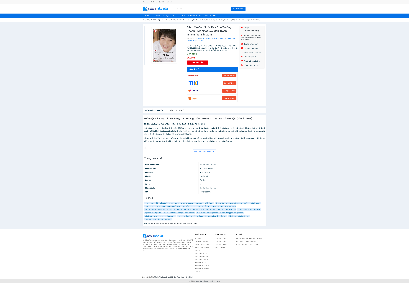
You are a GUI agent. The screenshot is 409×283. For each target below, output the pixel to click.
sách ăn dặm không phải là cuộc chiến (158, 209)
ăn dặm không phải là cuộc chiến (231, 213)
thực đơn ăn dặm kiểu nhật (226, 209)
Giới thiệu (162, 2)
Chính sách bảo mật (202, 241)
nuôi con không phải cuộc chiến (208, 216)
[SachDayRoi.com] (155, 8)
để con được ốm (198, 209)
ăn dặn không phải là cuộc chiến (249, 209)
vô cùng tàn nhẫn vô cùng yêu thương (228, 203)
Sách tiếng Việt (155, 20)
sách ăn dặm (210, 209)
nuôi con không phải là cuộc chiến (224, 206)
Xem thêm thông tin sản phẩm (204, 151)
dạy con (223, 216)
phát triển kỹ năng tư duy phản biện (167, 206)
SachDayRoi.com (202, 281)
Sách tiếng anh (178, 16)
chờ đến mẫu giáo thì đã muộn (238, 216)
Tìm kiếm (239, 9)
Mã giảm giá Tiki (200, 262)
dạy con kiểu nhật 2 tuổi (153, 213)
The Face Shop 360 (166, 277)
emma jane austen (187, 203)
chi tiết (176, 110)
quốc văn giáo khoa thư (252, 203)
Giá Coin (190, 277)
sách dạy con (190, 213)
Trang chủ (146, 2)
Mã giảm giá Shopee (202, 268)
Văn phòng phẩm (194, 16)
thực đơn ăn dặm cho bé (182, 209)
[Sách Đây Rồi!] (153, 236)
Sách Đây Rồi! (214, 281)
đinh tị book (209, 203)
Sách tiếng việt (162, 16)
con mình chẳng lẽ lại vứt (186, 216)
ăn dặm (180, 213)
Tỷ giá (156, 277)
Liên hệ (169, 2)
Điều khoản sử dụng (202, 244)
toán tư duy (149, 206)
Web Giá (184, 277)
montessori (199, 203)
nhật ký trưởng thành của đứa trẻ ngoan (159, 203)
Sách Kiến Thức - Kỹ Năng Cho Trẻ (187, 20)
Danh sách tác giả (201, 253)
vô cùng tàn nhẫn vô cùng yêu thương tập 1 (160, 216)
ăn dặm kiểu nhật (204, 206)
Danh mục (154, 2)
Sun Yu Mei (196, 38)
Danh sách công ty (201, 256)
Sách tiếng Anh (220, 241)
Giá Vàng (177, 277)
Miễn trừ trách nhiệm (202, 247)
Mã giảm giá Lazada (202, 265)
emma (177, 203)
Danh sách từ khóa (201, 259)
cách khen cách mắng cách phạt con (158, 219)
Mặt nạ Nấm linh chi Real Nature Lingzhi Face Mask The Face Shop (174, 223)
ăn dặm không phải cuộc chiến (207, 213)
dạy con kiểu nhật (170, 213)
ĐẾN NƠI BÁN (197, 62)
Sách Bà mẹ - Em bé (168, 20)
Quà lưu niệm (209, 16)
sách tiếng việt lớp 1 (189, 206)
